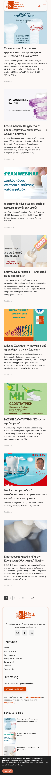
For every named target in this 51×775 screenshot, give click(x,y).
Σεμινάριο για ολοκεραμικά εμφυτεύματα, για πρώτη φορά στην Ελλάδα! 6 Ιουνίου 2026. (22, 52)
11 (23, 598)
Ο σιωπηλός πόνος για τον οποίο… (27, 734)
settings (20, 765)
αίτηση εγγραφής (33, 697)
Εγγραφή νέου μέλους (15, 688)
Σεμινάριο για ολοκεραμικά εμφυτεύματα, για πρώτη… (27, 720)
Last (32, 598)
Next (27, 598)
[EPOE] (15, 5)
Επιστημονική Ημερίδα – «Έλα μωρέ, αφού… (28, 748)
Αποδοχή (8, 771)
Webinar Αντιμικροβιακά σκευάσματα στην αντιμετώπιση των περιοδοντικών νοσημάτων (25, 494)
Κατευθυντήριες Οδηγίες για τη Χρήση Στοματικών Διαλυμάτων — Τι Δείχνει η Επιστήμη (25, 130)
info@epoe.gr (9, 702)
